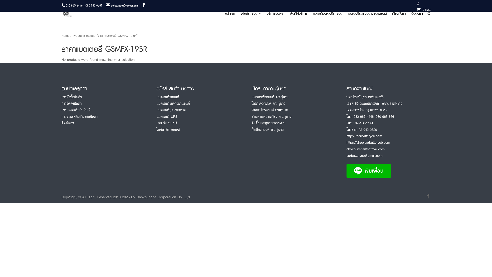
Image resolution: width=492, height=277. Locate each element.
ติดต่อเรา (417, 14)
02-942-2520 (368, 129)
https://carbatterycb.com (364, 136)
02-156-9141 (364, 123)
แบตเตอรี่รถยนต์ (167, 97)
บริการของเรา (275, 14)
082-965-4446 (364, 116)
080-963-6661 (386, 116)
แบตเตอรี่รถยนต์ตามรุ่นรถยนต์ (367, 14)
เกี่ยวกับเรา (399, 14)
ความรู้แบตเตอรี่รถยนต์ (327, 14)
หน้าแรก (230, 14)
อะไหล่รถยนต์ (249, 14)
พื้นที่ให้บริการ (299, 14)
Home (65, 35)
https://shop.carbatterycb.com (368, 142)
